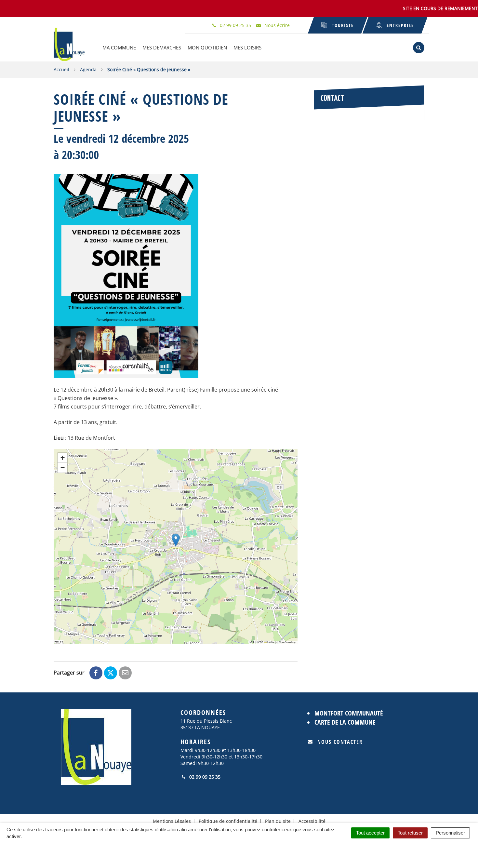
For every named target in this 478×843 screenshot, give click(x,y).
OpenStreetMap (287, 642)
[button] (176, 540)
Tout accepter (370, 833)
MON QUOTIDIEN (207, 47)
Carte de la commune (345, 722)
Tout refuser (410, 833)
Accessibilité (312, 821)
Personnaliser (450, 833)
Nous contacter (340, 741)
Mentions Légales (172, 821)
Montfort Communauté (348, 713)
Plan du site (278, 821)
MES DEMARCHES (161, 47)
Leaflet (270, 642)
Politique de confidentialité (228, 821)
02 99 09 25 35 (204, 777)
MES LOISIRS (247, 47)
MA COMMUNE (119, 47)
